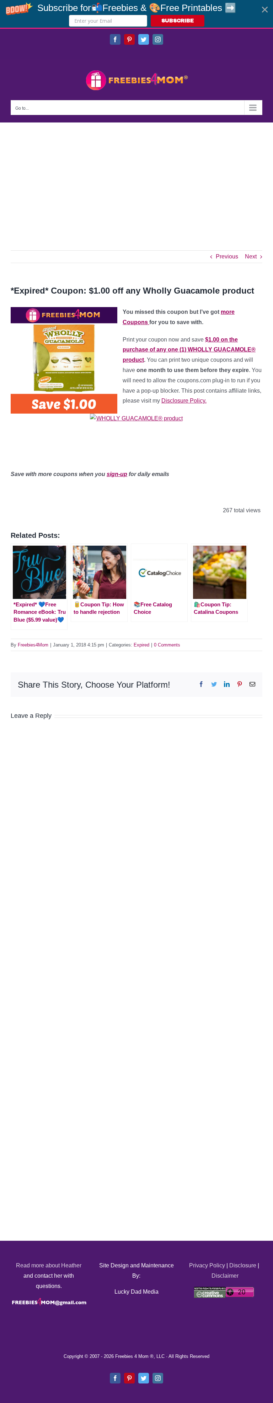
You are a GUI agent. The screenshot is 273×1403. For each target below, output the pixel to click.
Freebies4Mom (33, 645)
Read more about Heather (48, 1265)
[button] (136, 14)
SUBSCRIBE (177, 20)
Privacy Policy (207, 1265)
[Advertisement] (136, 175)
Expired (141, 645)
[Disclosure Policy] (136, 436)
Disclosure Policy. (184, 401)
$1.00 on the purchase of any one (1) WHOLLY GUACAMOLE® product (189, 350)
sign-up (117, 474)
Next (251, 256)
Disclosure (242, 1265)
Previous (227, 256)
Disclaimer (225, 1276)
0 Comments (167, 645)
